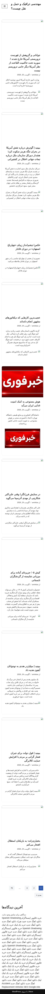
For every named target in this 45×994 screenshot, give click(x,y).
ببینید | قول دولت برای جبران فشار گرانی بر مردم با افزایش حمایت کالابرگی (24, 757)
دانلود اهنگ (24, 969)
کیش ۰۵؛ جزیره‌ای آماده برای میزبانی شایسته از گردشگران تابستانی (25, 576)
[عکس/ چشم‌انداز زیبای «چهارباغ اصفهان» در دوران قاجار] (22, 225)
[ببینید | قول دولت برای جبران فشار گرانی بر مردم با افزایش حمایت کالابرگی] (22, 733)
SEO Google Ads (32, 987)
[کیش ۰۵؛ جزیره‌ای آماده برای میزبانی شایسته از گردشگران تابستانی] (22, 552)
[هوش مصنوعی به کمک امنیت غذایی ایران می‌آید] (22, 381)
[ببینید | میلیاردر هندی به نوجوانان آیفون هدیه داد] (22, 646)
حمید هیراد (21, 921)
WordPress (16, 992)
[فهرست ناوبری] (4, 6)
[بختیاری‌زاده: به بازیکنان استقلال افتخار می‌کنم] (22, 821)
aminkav (35, 75)
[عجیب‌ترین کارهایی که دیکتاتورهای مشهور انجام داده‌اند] (22, 297)
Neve (31, 992)
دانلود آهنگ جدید (33, 925)
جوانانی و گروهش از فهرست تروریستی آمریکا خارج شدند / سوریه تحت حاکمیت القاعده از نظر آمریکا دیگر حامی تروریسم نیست (24, 63)
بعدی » (38, 895)
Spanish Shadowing (11, 918)
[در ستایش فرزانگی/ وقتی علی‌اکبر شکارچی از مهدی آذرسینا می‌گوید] (22, 474)
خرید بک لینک (20, 925)
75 (12, 888)
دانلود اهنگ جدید (34, 921)
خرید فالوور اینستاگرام (31, 918)
